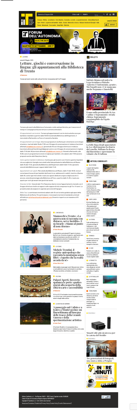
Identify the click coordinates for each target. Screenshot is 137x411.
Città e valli (75, 14)
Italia (97, 22)
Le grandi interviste (81, 20)
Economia (67, 20)
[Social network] (107, 14)
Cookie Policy (54, 403)
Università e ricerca (73, 22)
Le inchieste (51, 20)
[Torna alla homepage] (27, 19)
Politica (45, 20)
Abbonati (112, 25)
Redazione (25, 403)
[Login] (106, 24)
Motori (43, 22)
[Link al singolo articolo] (35, 222)
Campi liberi (60, 25)
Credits (61, 403)
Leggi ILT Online (112, 21)
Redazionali (45, 25)
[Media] (113, 14)
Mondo (39, 25)
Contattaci (32, 403)
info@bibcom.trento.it (34, 146)
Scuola (65, 22)
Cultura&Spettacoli (93, 20)
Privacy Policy (46, 403)
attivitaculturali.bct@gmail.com (40, 197)
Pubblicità (38, 403)
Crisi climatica (59, 20)
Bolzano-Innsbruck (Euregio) (88, 22)
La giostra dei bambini (52, 22)
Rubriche (66, 25)
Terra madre (52, 25)
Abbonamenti (67, 403)
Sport (39, 22)
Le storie (72, 20)
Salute (60, 22)
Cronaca (39, 20)
